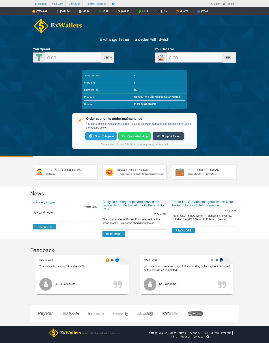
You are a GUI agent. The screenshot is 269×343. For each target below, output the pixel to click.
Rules (172, 333)
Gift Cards (74, 3)
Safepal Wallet (158, 333)
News (182, 333)
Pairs (174, 336)
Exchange (41, 3)
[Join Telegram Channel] (113, 3)
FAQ (205, 333)
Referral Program (96, 3)
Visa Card (57, 3)
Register (231, 3)
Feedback (194, 333)
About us (185, 336)
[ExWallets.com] (56, 24)
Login (217, 3)
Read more (44, 227)
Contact (198, 336)
